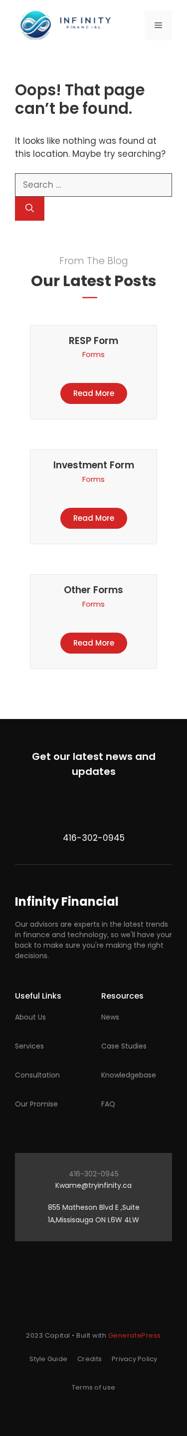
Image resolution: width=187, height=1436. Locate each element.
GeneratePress (134, 1335)
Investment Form (93, 465)
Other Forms (93, 590)
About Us (30, 1017)
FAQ (108, 1104)
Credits (89, 1359)
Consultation (37, 1075)
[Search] (29, 209)
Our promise (36, 1104)
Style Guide (48, 1359)
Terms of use (93, 1387)
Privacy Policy (135, 1359)
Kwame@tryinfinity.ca (93, 1185)
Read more (93, 393)
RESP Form (93, 341)
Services (29, 1046)
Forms (93, 354)
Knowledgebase (128, 1075)
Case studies (124, 1046)
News (110, 1017)
